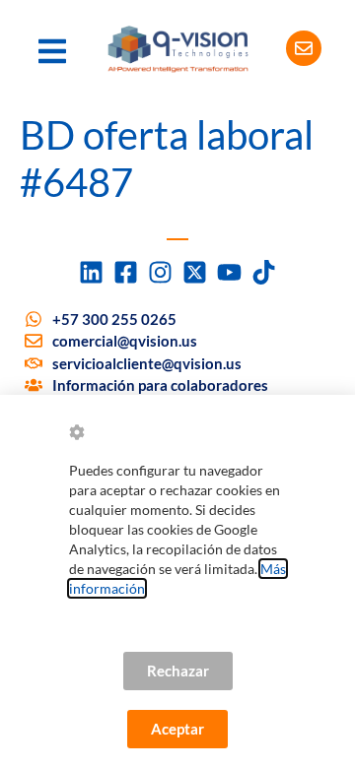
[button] (52, 51)
